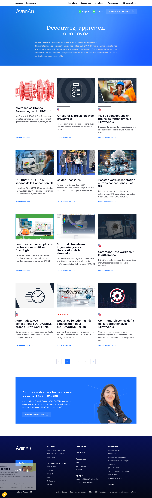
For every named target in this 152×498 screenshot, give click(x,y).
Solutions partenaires (56, 463)
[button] (4, 494)
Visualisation (113, 464)
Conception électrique (117, 457)
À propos (80, 476)
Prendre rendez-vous (34, 415)
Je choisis (24, 487)
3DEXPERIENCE (114, 468)
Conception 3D (114, 450)
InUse (49, 484)
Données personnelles (78, 492)
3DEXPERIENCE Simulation (118, 471)
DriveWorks (51, 467)
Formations (113, 447)
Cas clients (73, 3)
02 (72, 362)
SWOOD (50, 470)
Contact (99, 11)
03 (77, 362)
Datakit (50, 474)
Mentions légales (61, 492)
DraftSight (51, 457)
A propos (19, 3)
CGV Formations (101, 492)
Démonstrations (129, 3)
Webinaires (80, 469)
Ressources (81, 459)
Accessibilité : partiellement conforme (123, 492)
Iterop (49, 477)
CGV (90, 492)
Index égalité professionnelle (87, 479)
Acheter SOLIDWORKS (119, 11)
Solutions (51, 447)
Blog (77, 462)
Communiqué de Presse (85, 483)
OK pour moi (38, 487)
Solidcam (51, 481)
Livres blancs (81, 466)
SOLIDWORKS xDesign (56, 450)
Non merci (9, 487)
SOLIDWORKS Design (55, 454)
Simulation (112, 454)
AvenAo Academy (115, 478)
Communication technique (118, 461)
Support (85, 11)
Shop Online (81, 447)
